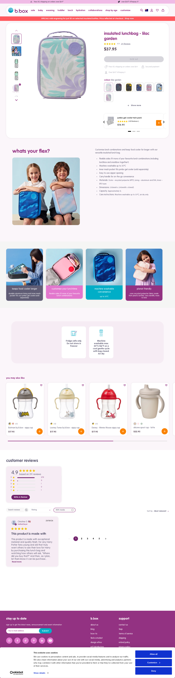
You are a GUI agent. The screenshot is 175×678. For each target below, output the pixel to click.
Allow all (154, 654)
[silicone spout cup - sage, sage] (141, 423)
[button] (34, 10)
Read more (17, 562)
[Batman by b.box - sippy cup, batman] (9, 423)
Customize (152, 662)
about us (94, 625)
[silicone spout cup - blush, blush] (138, 423)
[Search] (141, 10)
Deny (153, 671)
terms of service (126, 634)
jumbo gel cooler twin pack (129, 118)
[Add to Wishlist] (41, 385)
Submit (45, 631)
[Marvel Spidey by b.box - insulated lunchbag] (138, 87)
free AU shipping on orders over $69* (48, 2)
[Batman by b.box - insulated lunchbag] (128, 87)
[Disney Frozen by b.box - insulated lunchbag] (149, 87)
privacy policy (124, 647)
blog (92, 629)
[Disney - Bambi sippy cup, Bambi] (13, 423)
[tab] (129, 131)
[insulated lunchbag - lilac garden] (108, 87)
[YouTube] (50, 640)
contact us (123, 625)
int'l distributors (97, 647)
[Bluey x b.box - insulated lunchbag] (159, 87)
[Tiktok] (26, 640)
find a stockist (97, 638)
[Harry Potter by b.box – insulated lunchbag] (118, 87)
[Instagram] (9, 640)
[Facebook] (17, 640)
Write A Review (20, 497)
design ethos (96, 642)
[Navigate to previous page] (69, 538)
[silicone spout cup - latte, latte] (134, 423)
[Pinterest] (34, 640)
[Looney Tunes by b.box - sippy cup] (66, 401)
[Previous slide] (16, 31)
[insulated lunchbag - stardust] (108, 97)
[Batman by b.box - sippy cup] (25, 401)
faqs (121, 629)
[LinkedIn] (42, 640)
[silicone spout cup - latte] (150, 401)
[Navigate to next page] (106, 538)
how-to (94, 634)
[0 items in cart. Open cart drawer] (163, 10)
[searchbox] (15, 510)
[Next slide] (16, 99)
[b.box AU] (18, 10)
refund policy (124, 642)
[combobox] (41, 510)
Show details (39, 673)
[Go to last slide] (104, 122)
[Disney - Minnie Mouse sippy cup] (108, 401)
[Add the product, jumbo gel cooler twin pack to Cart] (159, 123)
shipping (122, 638)
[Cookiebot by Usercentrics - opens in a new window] (16, 673)
